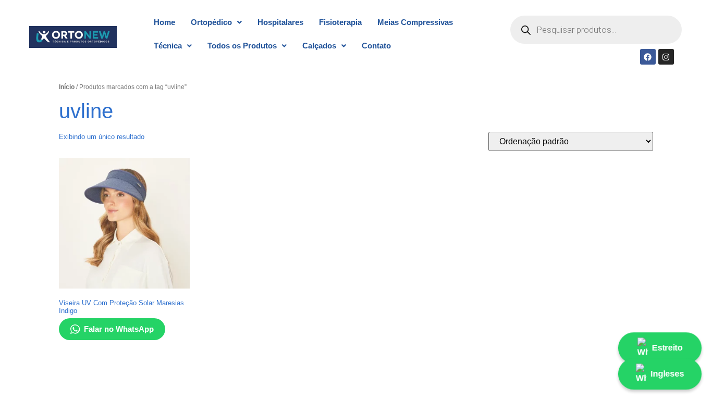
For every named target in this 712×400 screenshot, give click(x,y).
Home (164, 22)
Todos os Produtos (242, 45)
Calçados (319, 45)
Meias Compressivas (415, 22)
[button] (216, 22)
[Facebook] (648, 57)
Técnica (168, 45)
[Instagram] (666, 57)
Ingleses (667, 373)
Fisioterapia (340, 22)
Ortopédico (211, 22)
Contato (376, 45)
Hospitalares (280, 22)
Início (67, 87)
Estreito (667, 347)
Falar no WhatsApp (119, 328)
